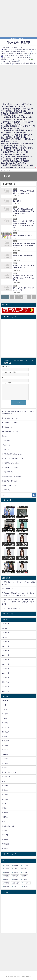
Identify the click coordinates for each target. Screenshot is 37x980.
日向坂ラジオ (6, 776)
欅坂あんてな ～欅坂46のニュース (13, 458)
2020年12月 (6, 628)
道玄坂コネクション (8, 826)
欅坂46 (4, 803)
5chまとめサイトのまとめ (10, 431)
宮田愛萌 (5, 745)
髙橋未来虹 (5, 844)
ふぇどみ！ (5, 449)
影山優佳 (5, 763)
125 (29, 297)
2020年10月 (6, 637)
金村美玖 (5, 830)
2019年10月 (6, 691)
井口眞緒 (5, 722)
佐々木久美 (5, 727)
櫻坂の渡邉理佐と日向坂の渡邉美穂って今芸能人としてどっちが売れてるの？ (24, 245)
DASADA (5, 700)
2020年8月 (5, 646)
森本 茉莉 (5, 794)
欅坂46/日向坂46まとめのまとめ (12, 454)
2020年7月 (5, 650)
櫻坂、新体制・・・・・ (20, 201)
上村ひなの (5, 709)
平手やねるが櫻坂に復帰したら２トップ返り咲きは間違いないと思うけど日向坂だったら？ (24, 211)
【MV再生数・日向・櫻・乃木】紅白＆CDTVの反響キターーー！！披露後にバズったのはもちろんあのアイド (18, 602)
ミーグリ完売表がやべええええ (22, 235)
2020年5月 (5, 659)
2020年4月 (5, 664)
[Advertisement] (18, 18)
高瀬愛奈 (5, 839)
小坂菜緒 (5, 754)
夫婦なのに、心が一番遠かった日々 (12, 47)
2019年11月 (5, 686)
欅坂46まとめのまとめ (9, 485)
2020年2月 (5, 673)
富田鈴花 (5, 749)
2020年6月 (5, 655)
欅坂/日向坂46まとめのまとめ (11, 476)
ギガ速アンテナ (7, 445)
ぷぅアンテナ (6, 440)
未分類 (4, 781)
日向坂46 (5, 767)
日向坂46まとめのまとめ (10, 418)
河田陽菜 (5, 808)
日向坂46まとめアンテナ (10, 422)
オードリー (5, 705)
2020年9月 (5, 641)
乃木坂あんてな (7, 427)
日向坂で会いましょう (9, 772)
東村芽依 (5, 785)
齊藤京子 (5, 848)
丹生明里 (5, 714)
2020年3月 (5, 668)
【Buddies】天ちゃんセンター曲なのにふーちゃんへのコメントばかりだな (24, 278)
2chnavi (4, 436)
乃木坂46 (5, 718)
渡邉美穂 (5, 812)
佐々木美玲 (5, 732)
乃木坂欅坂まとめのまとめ (10, 463)
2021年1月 (5, 623)
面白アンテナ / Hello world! (10, 61)
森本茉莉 (5, 799)
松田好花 (5, 790)
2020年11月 (5, 632)
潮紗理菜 (5, 817)
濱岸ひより (5, 821)
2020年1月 (5, 677)
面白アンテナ (6, 490)
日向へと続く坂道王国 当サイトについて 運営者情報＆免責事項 (18, 412)
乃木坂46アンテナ (7, 472)
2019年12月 (6, 682)
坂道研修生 (5, 740)
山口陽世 (5, 758)
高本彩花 (5, 835)
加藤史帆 (5, 736)
